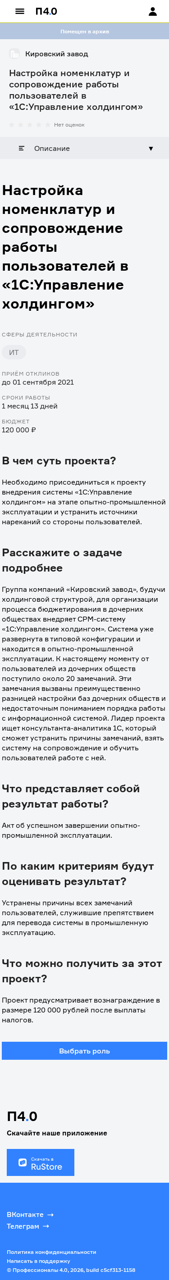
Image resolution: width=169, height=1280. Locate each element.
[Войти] (144, 11)
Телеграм (23, 1226)
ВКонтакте (25, 1214)
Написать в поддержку (38, 1260)
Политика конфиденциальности (51, 1251)
